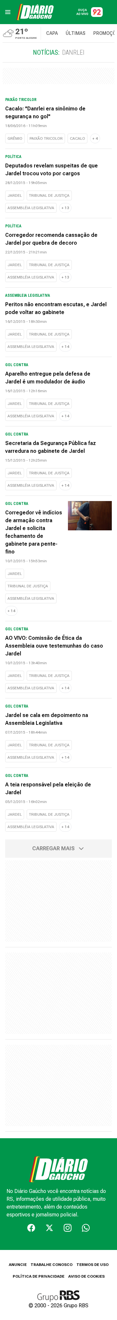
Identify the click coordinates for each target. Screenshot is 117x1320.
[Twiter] (49, 1228)
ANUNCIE (18, 1264)
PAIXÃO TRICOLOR (46, 138)
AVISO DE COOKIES (86, 1276)
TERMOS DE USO (92, 1264)
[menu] (8, 12)
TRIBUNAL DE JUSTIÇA (49, 195)
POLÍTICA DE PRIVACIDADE (38, 1276)
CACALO (77, 138)
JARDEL (14, 195)
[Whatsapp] (86, 1228)
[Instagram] (68, 1228)
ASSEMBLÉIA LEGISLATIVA (30, 208)
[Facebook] (31, 1228)
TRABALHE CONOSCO (51, 1264)
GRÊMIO (14, 138)
